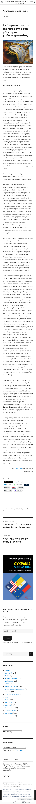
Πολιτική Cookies (27, 796)
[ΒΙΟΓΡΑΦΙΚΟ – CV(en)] (4, 776)
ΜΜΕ (6, 697)
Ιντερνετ (8, 692)
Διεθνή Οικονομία (11, 686)
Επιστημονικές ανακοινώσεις (15, 689)
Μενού (6, 16)
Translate (19, 750)
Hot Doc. (18, 469)
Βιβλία (7, 676)
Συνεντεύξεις (9, 708)
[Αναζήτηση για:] (16, 654)
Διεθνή (7, 684)
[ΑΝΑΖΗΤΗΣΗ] (31, 654)
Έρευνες (7, 670)
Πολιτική (8, 705)
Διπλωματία (9, 681)
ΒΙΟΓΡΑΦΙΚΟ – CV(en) (11, 759)
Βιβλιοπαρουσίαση (11, 678)
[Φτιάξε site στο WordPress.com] (18, 2)
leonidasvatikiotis (8, 509)
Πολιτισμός (8, 702)
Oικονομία (8, 713)
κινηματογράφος (10, 710)
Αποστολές (8, 673)
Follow (7, 638)
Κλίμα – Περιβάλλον (12, 694)
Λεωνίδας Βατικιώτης (15, 11)
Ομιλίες (7, 700)
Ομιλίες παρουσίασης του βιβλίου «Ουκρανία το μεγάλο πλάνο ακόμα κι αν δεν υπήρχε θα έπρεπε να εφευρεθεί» (17, 767)
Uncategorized (10, 716)
